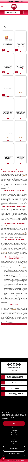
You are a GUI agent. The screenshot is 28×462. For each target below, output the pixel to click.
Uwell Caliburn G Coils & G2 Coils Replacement (7, 113)
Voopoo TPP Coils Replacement (20, 45)
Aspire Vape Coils (10, 65)
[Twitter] (11, 364)
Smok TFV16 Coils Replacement (20, 135)
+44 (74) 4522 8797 (15, 388)
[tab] (14, 423)
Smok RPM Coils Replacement (8, 158)
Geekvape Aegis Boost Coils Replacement (20, 113)
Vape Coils (5, 43)
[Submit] (23, 353)
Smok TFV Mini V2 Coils (7, 44)
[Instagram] (17, 364)
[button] (2, 6)
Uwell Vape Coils (10, 111)
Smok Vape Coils (10, 43)
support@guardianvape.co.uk (15, 382)
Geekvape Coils (22, 111)
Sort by (4, 27)
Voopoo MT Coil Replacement (20, 67)
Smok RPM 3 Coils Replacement (20, 158)
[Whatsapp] (19, 364)
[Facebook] (8, 364)
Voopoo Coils (22, 43)
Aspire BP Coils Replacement (21, 90)
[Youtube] (14, 364)
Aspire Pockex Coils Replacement (8, 135)
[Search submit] (21, 12)
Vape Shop (13, 21)
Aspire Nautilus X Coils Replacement (7, 67)
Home (9, 21)
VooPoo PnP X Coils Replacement (8, 90)
